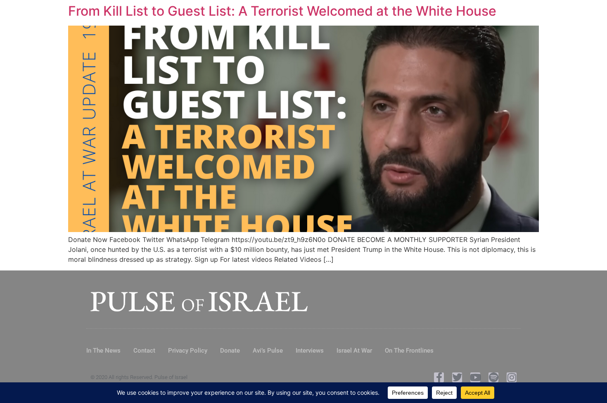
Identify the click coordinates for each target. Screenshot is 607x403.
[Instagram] (512, 377)
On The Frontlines (409, 350)
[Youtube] (475, 377)
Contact (144, 350)
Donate (230, 350)
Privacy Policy (187, 350)
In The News (103, 350)
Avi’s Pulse (268, 350)
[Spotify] (493, 377)
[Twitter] (457, 377)
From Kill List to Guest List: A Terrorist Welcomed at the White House (282, 11)
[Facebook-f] (439, 377)
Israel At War (354, 350)
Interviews (310, 350)
